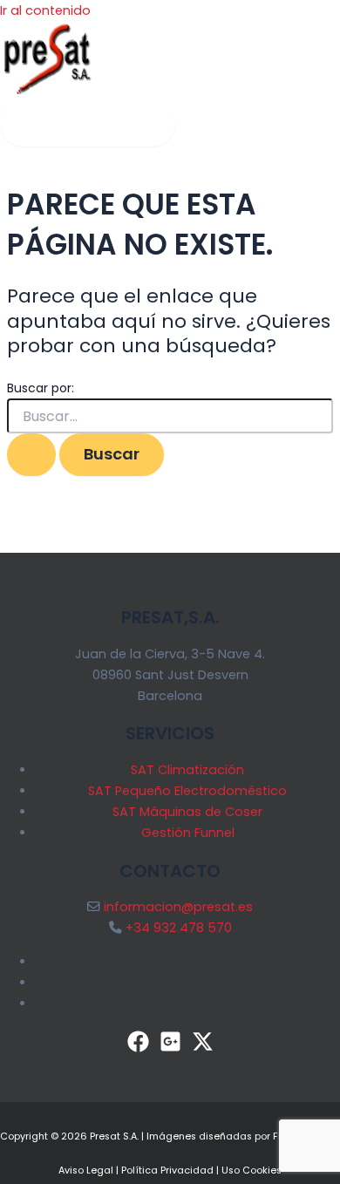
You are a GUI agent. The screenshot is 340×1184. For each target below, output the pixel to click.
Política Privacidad (167, 1170)
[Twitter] (203, 1048)
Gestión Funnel (188, 832)
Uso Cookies (251, 1170)
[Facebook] (138, 1048)
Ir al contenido (45, 10)
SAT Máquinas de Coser (187, 811)
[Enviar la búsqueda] (31, 454)
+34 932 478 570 (179, 927)
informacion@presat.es (178, 906)
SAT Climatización (187, 770)
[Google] (170, 1048)
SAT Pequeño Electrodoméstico (187, 791)
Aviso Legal (85, 1170)
